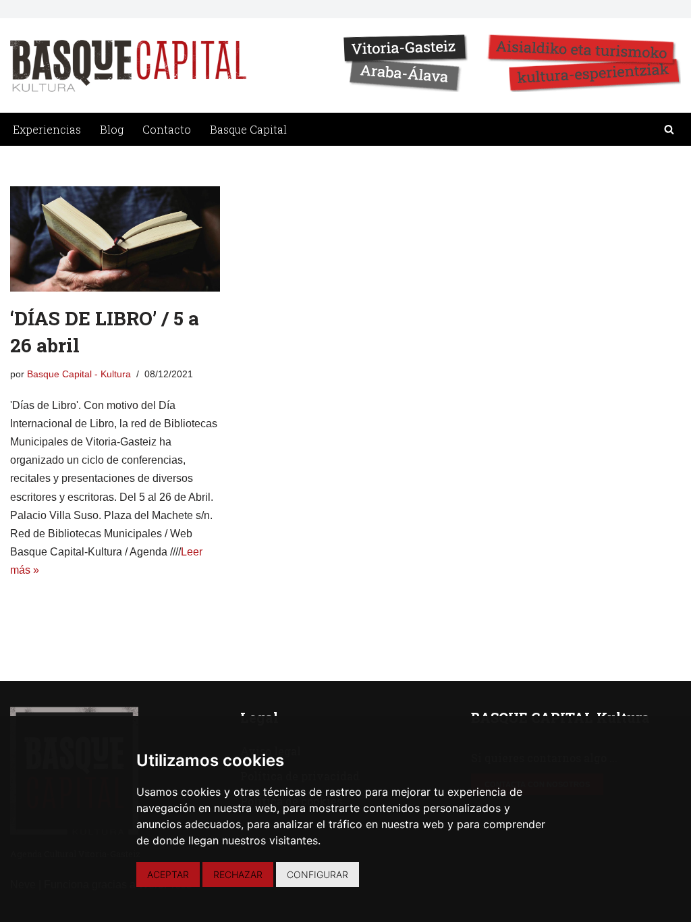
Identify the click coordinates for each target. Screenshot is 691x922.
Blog (111, 129)
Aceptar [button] (168, 874)
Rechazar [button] (237, 874)
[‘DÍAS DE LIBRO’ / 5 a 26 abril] (115, 239)
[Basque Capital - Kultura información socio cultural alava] (128, 66)
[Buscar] (669, 129)
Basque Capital (248, 129)
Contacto (166, 129)
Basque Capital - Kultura (79, 374)
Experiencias (47, 129)
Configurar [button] (317, 874)
